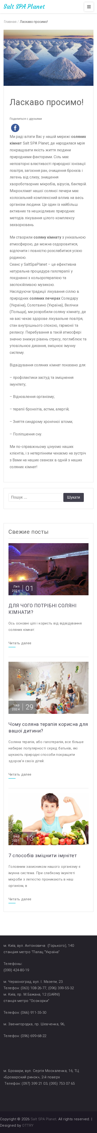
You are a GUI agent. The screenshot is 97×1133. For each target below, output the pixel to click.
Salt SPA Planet (24, 6)
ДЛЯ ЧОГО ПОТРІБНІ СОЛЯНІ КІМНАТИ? (42, 609)
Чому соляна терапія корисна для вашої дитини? (48, 727)
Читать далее (20, 643)
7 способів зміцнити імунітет (42, 855)
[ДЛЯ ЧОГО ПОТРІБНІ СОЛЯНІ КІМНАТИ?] (48, 569)
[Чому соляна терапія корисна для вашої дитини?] (48, 687)
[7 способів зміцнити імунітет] (48, 819)
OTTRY (27, 1125)
